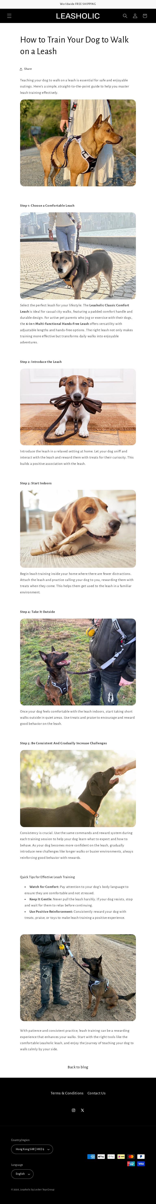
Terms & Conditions (67, 1093)
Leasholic (25, 1189)
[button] (9, 16)
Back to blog (78, 1067)
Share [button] (28, 68)
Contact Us (97, 1093)
